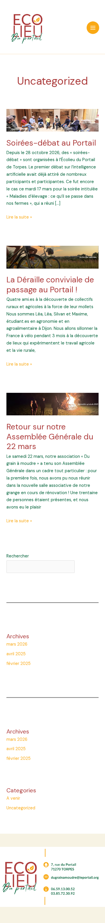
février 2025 (18, 663)
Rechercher (17, 556)
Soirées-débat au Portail (51, 143)
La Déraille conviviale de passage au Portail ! (50, 284)
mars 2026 (16, 644)
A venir (13, 798)
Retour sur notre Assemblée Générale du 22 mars (49, 436)
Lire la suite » (19, 217)
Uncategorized (20, 808)
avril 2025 (16, 654)
